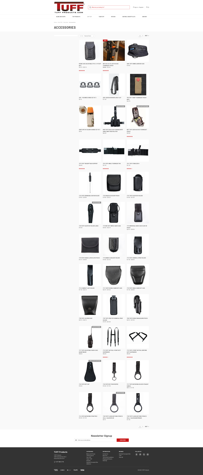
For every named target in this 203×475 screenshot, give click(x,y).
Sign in (136, 7)
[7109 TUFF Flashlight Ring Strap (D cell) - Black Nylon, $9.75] (114, 403)
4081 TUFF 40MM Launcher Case (135, 63)
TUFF (120, 455)
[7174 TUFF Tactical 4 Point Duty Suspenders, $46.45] (114, 337)
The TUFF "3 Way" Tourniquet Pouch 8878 (136, 98)
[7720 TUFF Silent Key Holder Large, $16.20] (90, 213)
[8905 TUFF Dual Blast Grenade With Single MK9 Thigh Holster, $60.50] (114, 117)
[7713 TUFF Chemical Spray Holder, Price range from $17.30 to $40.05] (138, 245)
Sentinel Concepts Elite (128, 16)
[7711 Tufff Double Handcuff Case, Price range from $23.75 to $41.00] (114, 275)
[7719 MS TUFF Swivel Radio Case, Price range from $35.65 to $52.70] (114, 213)
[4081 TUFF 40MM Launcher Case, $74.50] (138, 51)
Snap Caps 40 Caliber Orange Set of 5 (89, 129)
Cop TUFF (89, 16)
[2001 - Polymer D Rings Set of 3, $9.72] (90, 85)
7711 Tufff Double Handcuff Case (112, 288)
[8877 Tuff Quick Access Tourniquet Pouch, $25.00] (138, 117)
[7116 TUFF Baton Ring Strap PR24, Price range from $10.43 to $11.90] (90, 403)
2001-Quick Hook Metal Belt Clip (112, 97)
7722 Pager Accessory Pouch (111, 195)
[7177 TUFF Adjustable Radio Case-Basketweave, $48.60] (90, 337)
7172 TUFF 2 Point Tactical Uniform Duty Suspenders (137, 351)
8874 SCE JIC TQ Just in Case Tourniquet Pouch (110, 64)
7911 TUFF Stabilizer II (133, 163)
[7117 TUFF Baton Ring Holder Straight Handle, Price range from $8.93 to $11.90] (138, 371)
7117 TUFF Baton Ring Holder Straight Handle (137, 385)
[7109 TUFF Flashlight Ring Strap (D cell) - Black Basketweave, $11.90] (138, 403)
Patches (113, 16)
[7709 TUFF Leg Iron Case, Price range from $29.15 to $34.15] (90, 305)
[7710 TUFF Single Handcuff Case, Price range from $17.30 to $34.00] (138, 275)
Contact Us (105, 454)
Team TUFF (101, 16)
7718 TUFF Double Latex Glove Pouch (89, 258)
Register (141, 7)
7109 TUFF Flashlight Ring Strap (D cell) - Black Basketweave (137, 417)
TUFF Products (76, 16)
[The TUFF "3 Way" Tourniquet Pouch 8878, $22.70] (138, 85)
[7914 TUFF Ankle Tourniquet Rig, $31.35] (114, 151)
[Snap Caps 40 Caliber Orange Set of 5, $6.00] (90, 117)
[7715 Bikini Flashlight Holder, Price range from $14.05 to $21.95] (114, 245)
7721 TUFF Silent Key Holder (135, 195)
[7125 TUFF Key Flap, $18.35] (90, 371)
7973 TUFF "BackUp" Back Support (88, 163)
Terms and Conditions (108, 457)
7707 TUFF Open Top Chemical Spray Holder (113, 319)
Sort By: (81, 36)
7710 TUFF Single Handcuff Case (136, 288)
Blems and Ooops (60, 16)
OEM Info (144, 16)
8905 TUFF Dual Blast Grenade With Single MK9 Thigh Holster (113, 130)
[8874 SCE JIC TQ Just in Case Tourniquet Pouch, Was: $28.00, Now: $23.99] (114, 51)
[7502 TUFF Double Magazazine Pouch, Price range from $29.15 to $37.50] (138, 305)
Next (146, 35)
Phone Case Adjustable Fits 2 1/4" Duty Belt (90, 64)
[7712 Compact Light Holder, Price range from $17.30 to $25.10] (90, 275)
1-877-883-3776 (59, 462)
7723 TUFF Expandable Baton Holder (89, 195)
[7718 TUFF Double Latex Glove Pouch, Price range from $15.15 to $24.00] (90, 245)
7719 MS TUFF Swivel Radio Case (112, 226)
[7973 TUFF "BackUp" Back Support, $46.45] (90, 151)
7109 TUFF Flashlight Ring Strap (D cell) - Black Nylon (113, 417)
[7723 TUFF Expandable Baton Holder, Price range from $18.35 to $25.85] (90, 183)
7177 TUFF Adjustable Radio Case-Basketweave (88, 351)
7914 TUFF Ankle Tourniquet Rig (112, 163)
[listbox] (89, 36)
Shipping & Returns (107, 459)
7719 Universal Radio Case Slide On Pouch (137, 226)
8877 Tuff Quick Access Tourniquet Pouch (137, 130)
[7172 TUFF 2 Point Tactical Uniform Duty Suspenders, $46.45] (138, 337)
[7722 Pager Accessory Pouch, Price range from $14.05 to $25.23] (114, 183)
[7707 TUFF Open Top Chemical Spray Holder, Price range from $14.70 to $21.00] (114, 305)
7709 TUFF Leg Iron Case (85, 318)
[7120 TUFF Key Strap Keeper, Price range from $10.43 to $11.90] (114, 371)
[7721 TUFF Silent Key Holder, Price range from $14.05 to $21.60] (138, 183)
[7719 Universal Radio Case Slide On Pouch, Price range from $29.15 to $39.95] (138, 213)
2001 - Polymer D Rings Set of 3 (87, 97)
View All (121, 457)
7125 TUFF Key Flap (84, 384)
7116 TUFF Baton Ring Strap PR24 (88, 416)
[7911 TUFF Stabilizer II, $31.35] (138, 151)
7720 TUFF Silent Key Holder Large (88, 226)
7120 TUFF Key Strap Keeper (110, 384)
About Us (105, 455)
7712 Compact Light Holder (86, 288)
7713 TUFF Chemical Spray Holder (136, 258)
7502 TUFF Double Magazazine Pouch (137, 318)
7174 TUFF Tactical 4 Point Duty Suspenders (112, 351)
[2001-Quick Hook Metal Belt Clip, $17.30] (114, 85)
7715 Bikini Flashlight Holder (111, 258)
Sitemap (105, 460)
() (148, 7)
